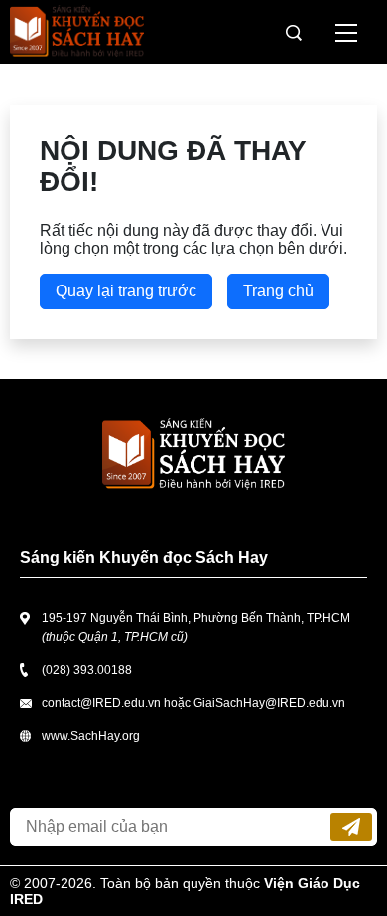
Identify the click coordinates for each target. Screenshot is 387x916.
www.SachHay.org (91, 736)
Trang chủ (278, 291)
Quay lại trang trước (126, 291)
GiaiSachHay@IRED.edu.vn (269, 703)
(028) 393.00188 (87, 670)
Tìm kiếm (294, 33)
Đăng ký (351, 827)
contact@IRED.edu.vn (101, 703)
